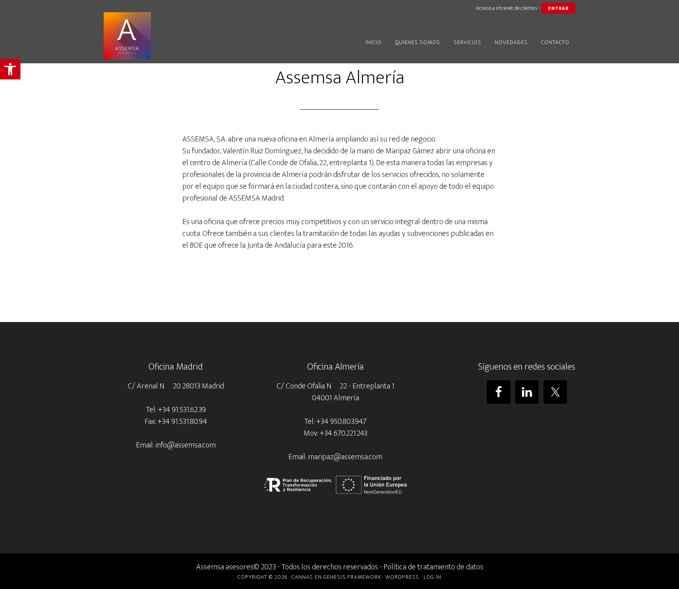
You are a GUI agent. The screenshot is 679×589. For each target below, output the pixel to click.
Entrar (558, 8)
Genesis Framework (352, 577)
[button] (10, 69)
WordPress (402, 577)
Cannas (302, 577)
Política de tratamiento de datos (433, 567)
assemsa (174, 35)
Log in (432, 577)
